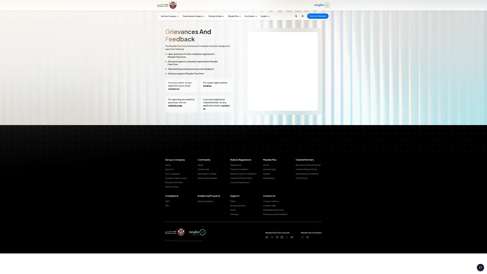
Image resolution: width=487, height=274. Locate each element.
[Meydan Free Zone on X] (286, 237)
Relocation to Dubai (207, 173)
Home (168, 165)
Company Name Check (176, 178)
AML (167, 205)
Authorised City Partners (307, 173)
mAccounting (269, 169)
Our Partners (302, 178)
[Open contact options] (480, 267)
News (233, 210)
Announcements (238, 205)
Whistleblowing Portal (273, 210)
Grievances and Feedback (275, 214)
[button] (169, 16)
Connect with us (270, 201)
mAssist (266, 173)
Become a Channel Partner (308, 165)
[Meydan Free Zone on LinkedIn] (277, 237)
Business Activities (174, 182)
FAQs (233, 201)
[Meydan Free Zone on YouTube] (291, 237)
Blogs (200, 165)
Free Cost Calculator (317, 16)
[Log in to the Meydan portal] (302, 16)
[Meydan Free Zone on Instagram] (272, 237)
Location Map (269, 205)
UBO (167, 201)
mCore (266, 165)
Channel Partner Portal (306, 169)
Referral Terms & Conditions (243, 173)
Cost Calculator (172, 173)
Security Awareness (239, 182)
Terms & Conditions (239, 169)
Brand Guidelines (206, 201)
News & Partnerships (207, 178)
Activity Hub (203, 169)
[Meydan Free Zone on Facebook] (266, 237)
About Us (169, 169)
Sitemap (234, 214)
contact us (173, 88)
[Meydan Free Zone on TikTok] (282, 237)
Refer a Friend (171, 186)
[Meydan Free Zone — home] (167, 5)
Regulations (236, 165)
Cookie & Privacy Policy (241, 178)
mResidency (269, 178)
